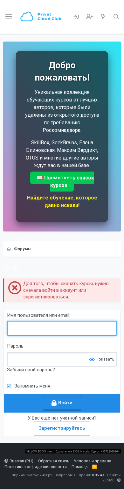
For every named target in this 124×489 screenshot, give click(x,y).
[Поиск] (116, 17)
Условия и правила (92, 461)
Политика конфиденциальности (35, 466)
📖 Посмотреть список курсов (65, 181)
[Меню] (8, 17)
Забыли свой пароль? (31, 370)
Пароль (15, 346)
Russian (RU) (21, 461)
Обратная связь (53, 461)
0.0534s (98, 475)
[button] (119, 480)
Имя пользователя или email (38, 315)
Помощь (80, 466)
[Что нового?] (102, 17)
